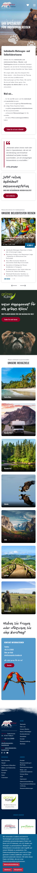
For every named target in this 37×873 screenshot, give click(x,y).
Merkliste (22, 744)
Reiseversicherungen (26, 767)
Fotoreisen (4, 777)
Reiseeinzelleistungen (26, 788)
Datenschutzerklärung (26, 781)
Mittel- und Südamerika (8, 768)
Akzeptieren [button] (18, 869)
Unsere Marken (24, 729)
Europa (3, 772)
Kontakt (9, 665)
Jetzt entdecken (10, 196)
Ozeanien (4, 770)
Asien (3, 775)
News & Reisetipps (25, 731)
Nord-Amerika (5, 760)
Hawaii (3, 763)
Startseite (23, 724)
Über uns (22, 726)
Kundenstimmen (25, 734)
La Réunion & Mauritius (8, 765)
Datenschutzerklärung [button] (11, 864)
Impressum (23, 779)
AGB (21, 776)
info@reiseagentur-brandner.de (13, 655)
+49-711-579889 (9, 649)
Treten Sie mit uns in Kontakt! (15, 129)
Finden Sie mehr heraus (10, 319)
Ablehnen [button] (7, 869)
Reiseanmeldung (25, 741)
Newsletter (23, 736)
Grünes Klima (24, 774)
